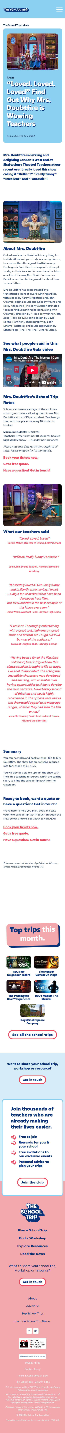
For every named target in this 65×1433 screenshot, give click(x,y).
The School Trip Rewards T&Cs (33, 1382)
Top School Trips (33, 1313)
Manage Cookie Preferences (32, 1356)
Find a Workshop (32, 1238)
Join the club (32, 1182)
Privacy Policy (32, 1362)
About (32, 1298)
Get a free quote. (16, 464)
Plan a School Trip (32, 1230)
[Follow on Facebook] (29, 1331)
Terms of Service (34, 1389)
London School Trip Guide (32, 1321)
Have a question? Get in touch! (26, 470)
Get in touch (32, 1080)
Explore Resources (32, 1246)
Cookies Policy (32, 1369)
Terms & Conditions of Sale (33, 1375)
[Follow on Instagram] (35, 1331)
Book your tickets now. (20, 457)
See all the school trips (32, 1034)
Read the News (32, 1254)
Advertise (32, 1306)
